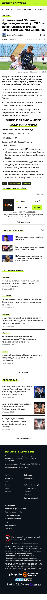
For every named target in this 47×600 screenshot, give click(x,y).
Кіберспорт (28, 478)
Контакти (8, 528)
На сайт (37, 207)
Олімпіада (28, 475)
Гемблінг (27, 491)
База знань (28, 495)
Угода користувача (12, 515)
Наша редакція (10, 525)
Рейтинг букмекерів (32, 485)
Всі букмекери (23, 222)
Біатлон (8, 491)
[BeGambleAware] (18, 584)
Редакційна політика (13, 519)
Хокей (7, 485)
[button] (36, 3)
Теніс (5, 351)
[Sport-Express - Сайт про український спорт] (13, 3)
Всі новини (23, 372)
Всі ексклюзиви (23, 439)
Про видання (10, 505)
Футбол (6, 16)
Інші (25, 482)
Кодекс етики (10, 522)
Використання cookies (13, 512)
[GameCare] (35, 584)
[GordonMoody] (30, 574)
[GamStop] (23, 580)
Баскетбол (7, 296)
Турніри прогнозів (31, 498)
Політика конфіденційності (15, 509)
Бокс (6, 482)
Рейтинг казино (30, 488)
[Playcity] (15, 574)
